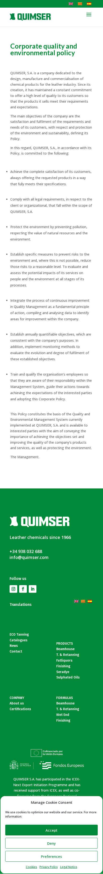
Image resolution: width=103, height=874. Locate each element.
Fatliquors (64, 660)
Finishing (63, 666)
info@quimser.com (29, 557)
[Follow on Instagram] (13, 589)
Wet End (62, 715)
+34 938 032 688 (26, 551)
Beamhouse (65, 649)
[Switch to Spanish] (89, 3)
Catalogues (18, 640)
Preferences (51, 856)
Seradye (62, 672)
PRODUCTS (64, 644)
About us (17, 703)
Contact (16, 651)
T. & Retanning (67, 655)
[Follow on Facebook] (23, 589)
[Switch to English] (70, 3)
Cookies (31, 867)
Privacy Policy (49, 867)
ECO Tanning (19, 635)
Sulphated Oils (68, 677)
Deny (51, 843)
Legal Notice (68, 867)
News (14, 646)
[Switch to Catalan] (80, 3)
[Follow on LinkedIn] (32, 589)
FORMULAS (64, 698)
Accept (51, 830)
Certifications (20, 709)
